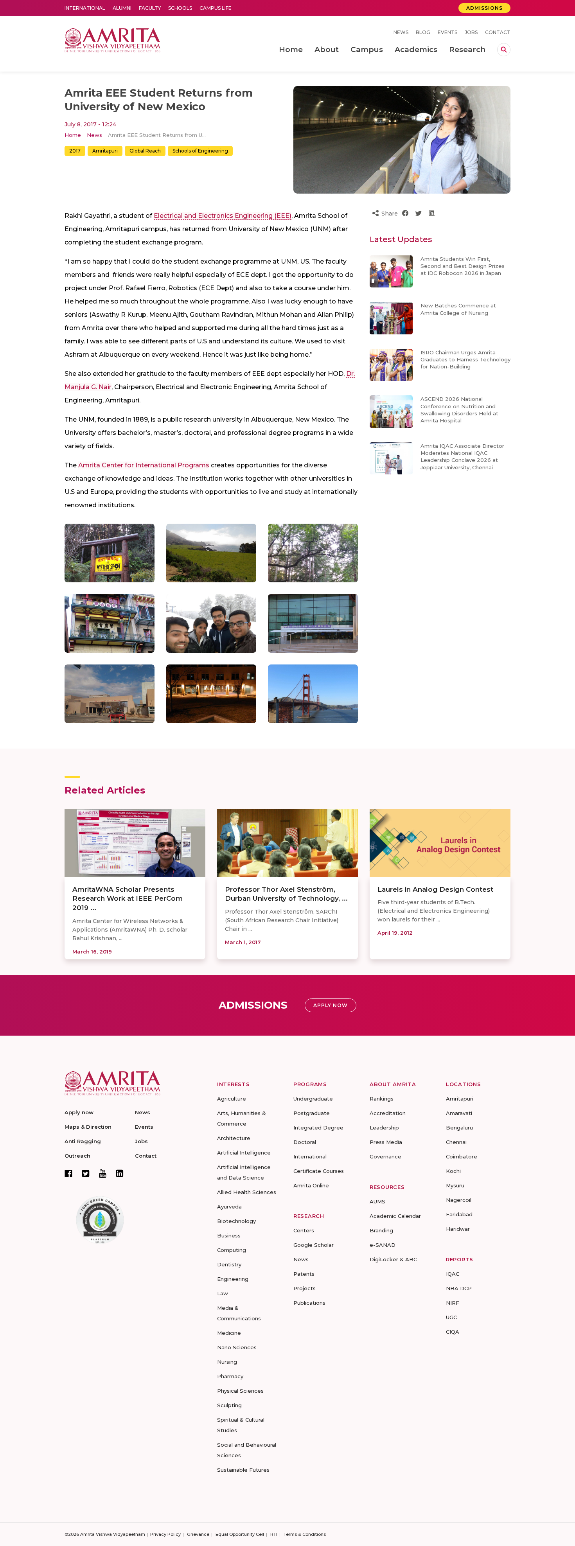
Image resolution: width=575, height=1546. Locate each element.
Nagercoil (458, 1200)
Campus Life (215, 8)
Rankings (382, 1098)
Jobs (471, 32)
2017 (75, 151)
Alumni (122, 8)
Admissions (484, 8)
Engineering (232, 1279)
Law (222, 1293)
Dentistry (229, 1264)
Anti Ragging (83, 1141)
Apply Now (330, 1005)
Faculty (150, 8)
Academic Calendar (395, 1216)
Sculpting (229, 1405)
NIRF (452, 1303)
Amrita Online (311, 1185)
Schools (180, 8)
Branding (381, 1230)
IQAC (452, 1274)
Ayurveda (229, 1206)
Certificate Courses (318, 1171)
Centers (303, 1230)
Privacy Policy (165, 1534)
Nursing (227, 1362)
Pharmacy (230, 1376)
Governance (385, 1156)
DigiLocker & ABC (393, 1259)
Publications (309, 1303)
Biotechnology (236, 1221)
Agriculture (231, 1098)
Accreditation (388, 1113)
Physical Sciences (240, 1391)
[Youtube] (102, 1173)
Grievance (198, 1534)
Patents (303, 1274)
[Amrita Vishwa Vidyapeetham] (112, 39)
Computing (231, 1250)
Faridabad (459, 1214)
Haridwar (458, 1229)
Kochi (453, 1171)
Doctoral (304, 1142)
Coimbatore (461, 1156)
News (401, 32)
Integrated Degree (318, 1127)
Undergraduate (313, 1098)
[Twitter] (86, 1173)
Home (73, 135)
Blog (423, 32)
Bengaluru (459, 1127)
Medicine (229, 1333)
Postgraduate (311, 1113)
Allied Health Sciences (246, 1192)
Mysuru (455, 1185)
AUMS (377, 1201)
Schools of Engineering (200, 151)
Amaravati (459, 1113)
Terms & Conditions (305, 1534)
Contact (497, 32)
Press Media (386, 1142)
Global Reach (145, 151)
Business (229, 1235)
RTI (273, 1534)
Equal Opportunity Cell (240, 1534)
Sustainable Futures (243, 1470)
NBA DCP (459, 1288)
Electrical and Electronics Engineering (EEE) (222, 215)
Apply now (79, 1112)
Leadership (384, 1127)
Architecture (233, 1138)
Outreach (77, 1156)
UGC (451, 1317)
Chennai (456, 1142)
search (503, 49)
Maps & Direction (88, 1127)
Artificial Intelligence (244, 1152)
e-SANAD (382, 1245)
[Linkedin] (120, 1173)
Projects (304, 1288)
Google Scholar (313, 1245)
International (85, 8)
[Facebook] (68, 1173)
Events (447, 32)
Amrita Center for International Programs (143, 465)
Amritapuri (105, 151)
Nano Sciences (237, 1347)
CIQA (452, 1332)
